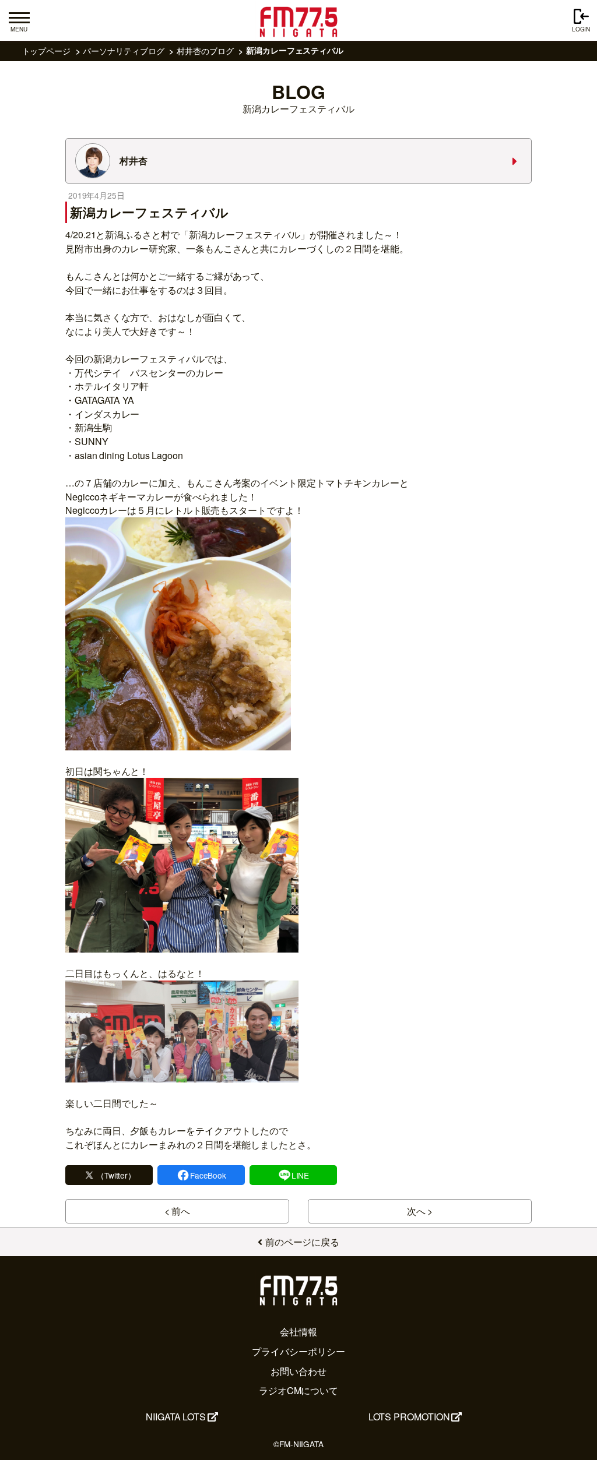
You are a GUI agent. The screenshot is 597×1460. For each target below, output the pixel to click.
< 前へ (177, 1211)
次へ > (420, 1211)
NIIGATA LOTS (176, 1416)
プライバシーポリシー (298, 1351)
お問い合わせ (298, 1371)
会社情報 (298, 1331)
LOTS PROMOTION (409, 1416)
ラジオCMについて (298, 1390)
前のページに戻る (302, 1242)
